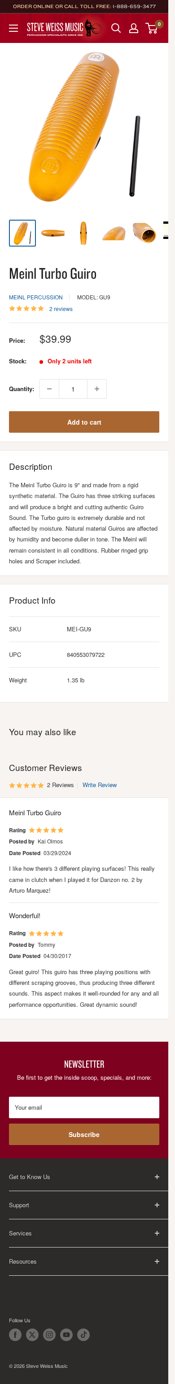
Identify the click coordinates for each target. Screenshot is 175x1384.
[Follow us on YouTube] (66, 1335)
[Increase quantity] (97, 388)
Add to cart (84, 421)
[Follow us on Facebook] (15, 1335)
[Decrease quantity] (49, 388)
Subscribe (84, 1134)
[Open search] (116, 28)
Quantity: (21, 388)
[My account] (133, 28)
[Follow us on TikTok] (83, 1335)
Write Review (100, 784)
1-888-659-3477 (134, 6)
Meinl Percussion (36, 297)
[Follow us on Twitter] (32, 1335)
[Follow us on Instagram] (49, 1335)
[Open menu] (13, 28)
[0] (152, 28)
